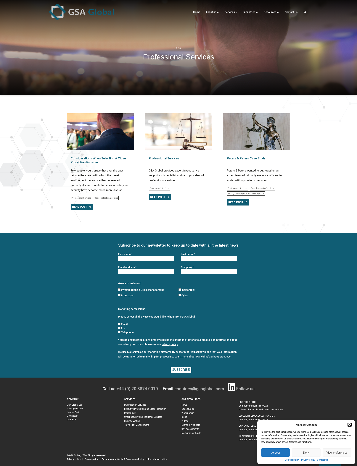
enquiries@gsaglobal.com (199, 388)
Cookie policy (91, 459)
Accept (275, 452)
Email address (127, 267)
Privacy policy (74, 459)
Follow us (245, 388)
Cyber (184, 295)
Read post (79, 206)
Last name (188, 254)
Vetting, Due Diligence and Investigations (246, 193)
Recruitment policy (157, 459)
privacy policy (170, 344)
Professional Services (81, 198)
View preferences (337, 452)
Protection (127, 295)
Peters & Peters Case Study (246, 158)
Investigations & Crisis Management (142, 289)
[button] (349, 425)
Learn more (181, 356)
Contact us (322, 460)
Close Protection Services (106, 198)
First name (125, 254)
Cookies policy (292, 460)
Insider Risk (188, 289)
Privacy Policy (308, 460)
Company (187, 267)
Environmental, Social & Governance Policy (123, 459)
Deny (306, 452)
